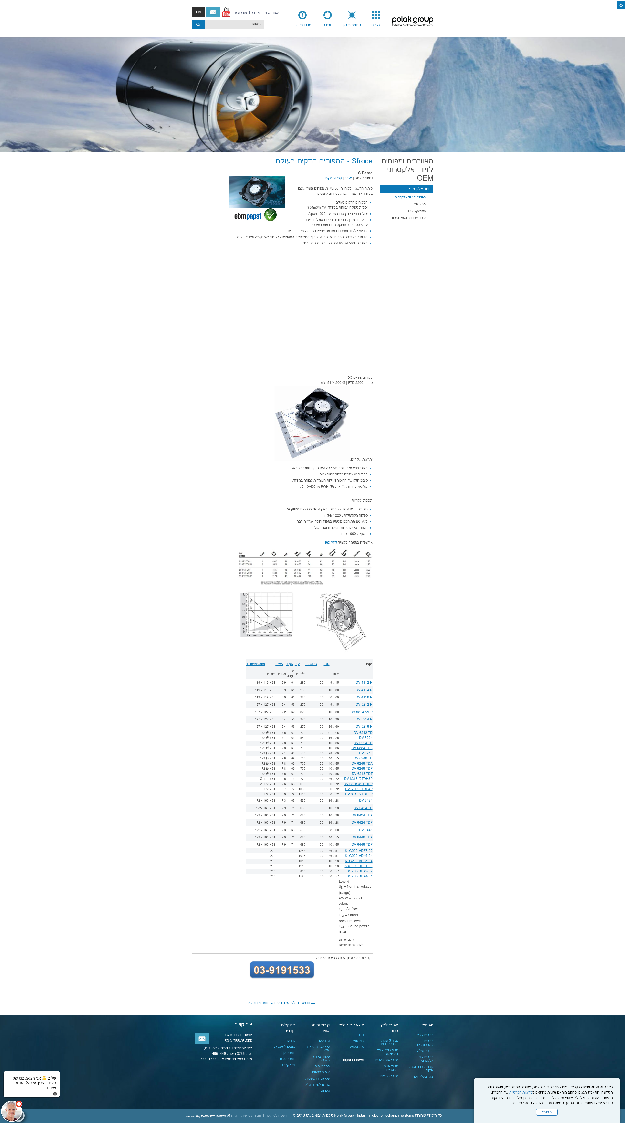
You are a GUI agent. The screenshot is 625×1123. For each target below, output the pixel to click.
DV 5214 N (364, 719)
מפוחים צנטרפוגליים (425, 1043)
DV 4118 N (364, 697)
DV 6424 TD (363, 808)
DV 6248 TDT (362, 774)
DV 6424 (366, 801)
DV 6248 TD (363, 758)
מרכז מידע (303, 25)
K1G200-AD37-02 (359, 851)
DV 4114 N (364, 690)
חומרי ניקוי (288, 1053)
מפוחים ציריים (424, 1035)
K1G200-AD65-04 (359, 861)
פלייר (348, 178)
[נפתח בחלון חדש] (226, 12)
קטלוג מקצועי (332, 178)
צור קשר (213, 12)
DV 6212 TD (363, 733)
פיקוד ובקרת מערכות (321, 1058)
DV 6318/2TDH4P (359, 789)
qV (297, 664)
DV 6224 (366, 738)
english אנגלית (198, 12)
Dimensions (255, 664)
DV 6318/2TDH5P (359, 794)
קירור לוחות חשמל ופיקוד (421, 1068)
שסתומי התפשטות (317, 1078)
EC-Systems (417, 211)
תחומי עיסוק (352, 25)
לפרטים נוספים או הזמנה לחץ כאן (271, 1003)
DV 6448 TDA (362, 837)
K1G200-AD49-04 (359, 856)
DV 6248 (366, 753)
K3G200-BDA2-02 (359, 871)
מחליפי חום (322, 1066)
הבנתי (547, 1112)
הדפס (306, 1003)
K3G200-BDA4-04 (359, 876)
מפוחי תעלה (425, 1051)
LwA (279, 664)
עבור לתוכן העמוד (312, 5)
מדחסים (324, 1041)
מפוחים (427, 1025)
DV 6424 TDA (362, 815)
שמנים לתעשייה (284, 1047)
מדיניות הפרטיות (520, 1093)
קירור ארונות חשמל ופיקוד (408, 218)
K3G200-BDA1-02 (359, 866)
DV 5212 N (364, 705)
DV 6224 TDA (362, 748)
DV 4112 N (364, 683)
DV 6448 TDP (362, 845)
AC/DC (311, 664)
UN (327, 664)
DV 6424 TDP (362, 823)
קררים (291, 1041)
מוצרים (376, 25)
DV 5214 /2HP (362, 712)
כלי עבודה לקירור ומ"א (318, 1048)
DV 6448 (366, 830)
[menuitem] (376, 19)
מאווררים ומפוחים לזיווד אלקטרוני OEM (407, 170)
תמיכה (327, 25)
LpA (289, 664)
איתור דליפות (321, 1072)
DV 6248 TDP (362, 769)
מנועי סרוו (419, 204)
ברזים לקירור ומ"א (317, 1085)
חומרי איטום (287, 1059)
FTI (361, 1035)
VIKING (358, 1041)
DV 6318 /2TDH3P (358, 779)
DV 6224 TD (363, 743)
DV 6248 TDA (362, 764)
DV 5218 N (364, 727)
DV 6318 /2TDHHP (358, 784)
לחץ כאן (331, 543)
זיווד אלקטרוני (419, 189)
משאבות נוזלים (351, 1025)
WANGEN (357, 1047)
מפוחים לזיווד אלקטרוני (410, 197)
